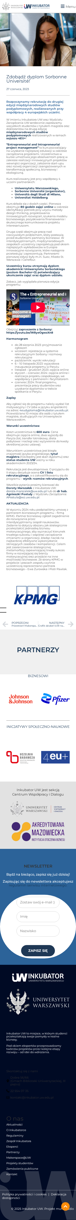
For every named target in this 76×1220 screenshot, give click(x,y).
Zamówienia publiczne (22, 1168)
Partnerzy (13, 1152)
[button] (64, 6)
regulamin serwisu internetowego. (38, 885)
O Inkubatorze (16, 1130)
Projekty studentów (19, 1163)
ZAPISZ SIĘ (38, 951)
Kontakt (11, 1174)
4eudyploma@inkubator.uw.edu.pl (43, 410)
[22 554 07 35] (18, 1092)
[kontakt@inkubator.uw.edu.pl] (30, 1099)
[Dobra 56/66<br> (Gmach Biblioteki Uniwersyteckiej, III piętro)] (37, 1082)
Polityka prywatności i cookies (24, 1194)
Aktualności (14, 1124)
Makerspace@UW (18, 1157)
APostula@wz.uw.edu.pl (22, 497)
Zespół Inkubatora (18, 1141)
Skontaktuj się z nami (22, 1071)
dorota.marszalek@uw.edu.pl (26, 491)
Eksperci (12, 1146)
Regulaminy (14, 1135)
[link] (37, 6)
